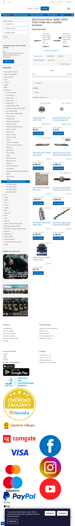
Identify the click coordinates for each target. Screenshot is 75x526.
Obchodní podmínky (9, 336)
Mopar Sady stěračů (10, 74)
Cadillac (6, 208)
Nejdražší (60, 56)
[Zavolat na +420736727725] (6, 1)
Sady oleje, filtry (11, 124)
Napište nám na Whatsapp (47, 362)
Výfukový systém (11, 184)
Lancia (6, 197)
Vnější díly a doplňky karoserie (15, 181)
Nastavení (12, 521)
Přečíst (5, 358)
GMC (5, 210)
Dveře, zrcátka (10, 134)
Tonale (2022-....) (11, 98)
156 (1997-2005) (11, 189)
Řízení (8, 174)
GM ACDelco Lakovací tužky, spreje (15, 228)
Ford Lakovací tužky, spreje (12, 241)
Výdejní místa (43, 331)
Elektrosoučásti (11, 137)
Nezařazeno (8, 234)
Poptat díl (8, 61)
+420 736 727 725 (45, 357)
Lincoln (6, 205)
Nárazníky (9, 163)
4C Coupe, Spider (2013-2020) (15, 108)
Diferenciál (9, 132)
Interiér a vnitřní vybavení (14, 145)
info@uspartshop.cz (45, 360)
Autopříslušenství (9, 239)
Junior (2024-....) (11, 95)
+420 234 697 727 (45, 355)
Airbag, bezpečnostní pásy (14, 126)
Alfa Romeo (7, 90)
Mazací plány (10, 116)
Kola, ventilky (10, 153)
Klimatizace (9, 150)
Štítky (8, 179)
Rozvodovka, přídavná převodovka (17, 171)
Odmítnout (50, 513)
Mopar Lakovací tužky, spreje (13, 223)
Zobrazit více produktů (51, 50)
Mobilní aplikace (44, 333)
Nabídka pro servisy (45, 338)
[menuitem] (6, 14)
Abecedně (51, 60)
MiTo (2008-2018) (11, 111)
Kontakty (5, 341)
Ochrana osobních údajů (10, 338)
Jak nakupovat (7, 328)
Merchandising (8, 77)
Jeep (5, 79)
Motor (8, 155)
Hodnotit (5, 359)
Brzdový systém (11, 129)
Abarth (6, 200)
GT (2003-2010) (11, 92)
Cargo (6, 244)
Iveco (5, 218)
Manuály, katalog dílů (13, 121)
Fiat (5, 194)
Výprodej (6, 231)
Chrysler (6, 82)
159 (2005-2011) (11, 187)
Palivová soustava (12, 166)
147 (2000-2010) (11, 192)
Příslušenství (10, 119)
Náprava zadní (11, 160)
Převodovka (10, 168)
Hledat (44, 8)
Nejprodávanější (39, 60)
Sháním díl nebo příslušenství (48, 328)
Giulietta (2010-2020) (12, 106)
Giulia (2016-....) (11, 103)
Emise (8, 139)
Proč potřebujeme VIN (46, 336)
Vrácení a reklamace (9, 333)
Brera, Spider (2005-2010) (14, 113)
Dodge (6, 85)
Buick (5, 215)
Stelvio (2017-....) (11, 100)
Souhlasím (62, 513)
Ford (5, 202)
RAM (5, 87)
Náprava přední (11, 158)
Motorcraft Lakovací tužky (12, 226)
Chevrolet (7, 213)
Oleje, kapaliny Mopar (10, 72)
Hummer (6, 221)
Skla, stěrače (10, 176)
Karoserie (9, 147)
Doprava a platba (8, 331)
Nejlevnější (50, 56)
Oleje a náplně (8, 236)
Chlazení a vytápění (12, 142)
